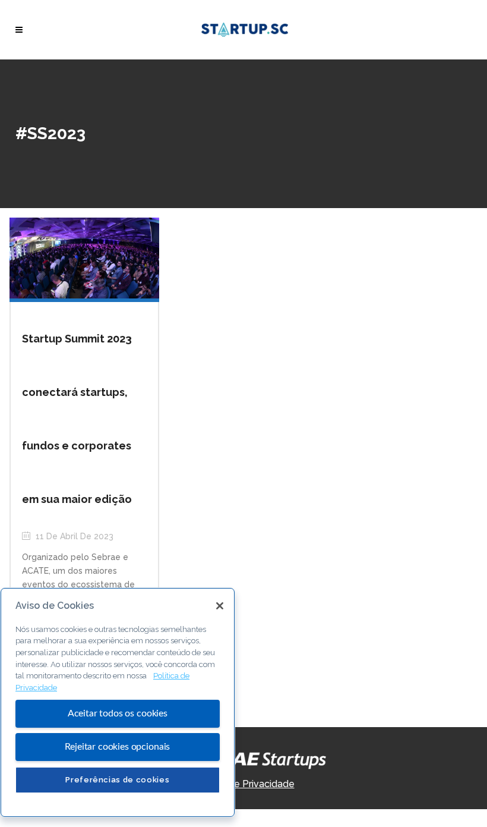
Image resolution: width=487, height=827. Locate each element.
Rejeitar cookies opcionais (117, 746)
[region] (117, 702)
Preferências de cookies (117, 779)
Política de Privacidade (244, 784)
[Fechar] (220, 606)
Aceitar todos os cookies (117, 713)
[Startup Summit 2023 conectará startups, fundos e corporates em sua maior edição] (84, 257)
